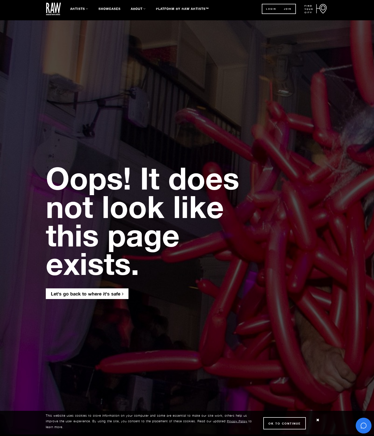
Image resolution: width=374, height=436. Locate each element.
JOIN (288, 9)
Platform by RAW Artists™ (182, 9)
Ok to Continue (284, 423)
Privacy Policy (237, 421)
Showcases (109, 9)
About (136, 9)
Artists (77, 9)
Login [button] (271, 9)
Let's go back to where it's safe (86, 294)
